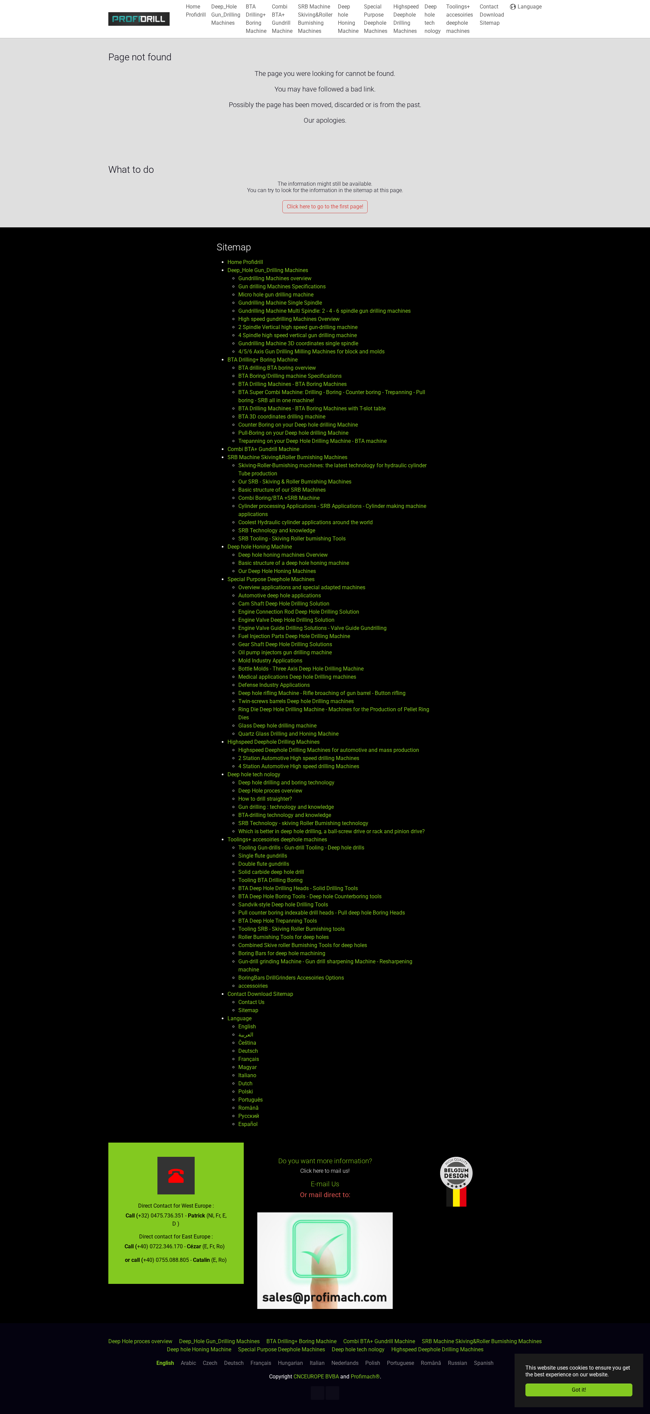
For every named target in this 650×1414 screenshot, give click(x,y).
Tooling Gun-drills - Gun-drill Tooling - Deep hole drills (301, 847)
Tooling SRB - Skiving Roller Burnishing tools (291, 929)
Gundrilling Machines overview (274, 278)
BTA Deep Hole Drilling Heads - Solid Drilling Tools (298, 888)
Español (248, 1124)
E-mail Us (325, 1184)
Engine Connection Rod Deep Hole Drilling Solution (298, 612)
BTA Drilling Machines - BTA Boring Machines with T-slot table (312, 408)
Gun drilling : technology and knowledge (286, 807)
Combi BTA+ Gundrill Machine (263, 449)
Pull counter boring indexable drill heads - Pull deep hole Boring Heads (321, 912)
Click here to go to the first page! (325, 206)
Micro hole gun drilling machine (275, 294)
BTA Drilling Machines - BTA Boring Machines (292, 384)
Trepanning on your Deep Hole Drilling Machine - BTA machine (312, 441)
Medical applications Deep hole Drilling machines (297, 677)
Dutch (245, 1083)
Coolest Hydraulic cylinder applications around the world (305, 522)
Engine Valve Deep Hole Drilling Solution (286, 620)
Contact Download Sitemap (260, 994)
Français (248, 1059)
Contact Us (251, 1002)
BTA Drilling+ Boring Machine (263, 359)
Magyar (247, 1067)
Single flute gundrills (262, 856)
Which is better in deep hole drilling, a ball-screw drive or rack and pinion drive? (331, 831)
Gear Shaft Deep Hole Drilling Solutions (285, 644)
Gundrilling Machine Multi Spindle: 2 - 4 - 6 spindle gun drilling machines (324, 311)
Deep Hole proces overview (270, 790)
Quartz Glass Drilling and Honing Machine (288, 734)
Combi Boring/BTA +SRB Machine (279, 498)
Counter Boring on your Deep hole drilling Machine (298, 425)
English (247, 1026)
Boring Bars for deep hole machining (281, 953)
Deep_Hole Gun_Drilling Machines (268, 270)
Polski (245, 1091)
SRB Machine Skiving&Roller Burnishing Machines (287, 457)
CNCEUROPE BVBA (316, 1376)
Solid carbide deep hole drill (271, 872)
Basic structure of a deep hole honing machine (293, 563)
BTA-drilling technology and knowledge (284, 815)
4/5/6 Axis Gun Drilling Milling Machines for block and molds (311, 351)
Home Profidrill (245, 262)
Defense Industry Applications (274, 685)
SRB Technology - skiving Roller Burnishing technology (303, 823)
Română (248, 1108)
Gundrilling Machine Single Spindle (280, 303)
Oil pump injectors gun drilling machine (285, 652)
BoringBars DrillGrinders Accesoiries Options (291, 978)
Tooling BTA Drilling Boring (270, 880)
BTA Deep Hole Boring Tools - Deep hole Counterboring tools (310, 896)
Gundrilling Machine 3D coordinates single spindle (298, 343)
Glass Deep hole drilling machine (277, 725)
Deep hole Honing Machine (260, 547)
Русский (248, 1116)
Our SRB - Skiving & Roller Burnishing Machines (294, 481)
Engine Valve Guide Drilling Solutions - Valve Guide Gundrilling (312, 628)
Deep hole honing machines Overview (283, 555)
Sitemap (248, 1010)
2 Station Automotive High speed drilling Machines (298, 758)
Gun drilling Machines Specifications (282, 286)
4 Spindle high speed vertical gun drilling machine (297, 335)
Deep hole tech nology (254, 774)
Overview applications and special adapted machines (301, 587)
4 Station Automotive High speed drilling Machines (298, 766)
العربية (245, 1034)
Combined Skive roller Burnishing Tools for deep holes (302, 945)
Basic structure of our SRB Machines (282, 490)
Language (240, 1018)
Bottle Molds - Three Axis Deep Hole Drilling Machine (301, 668)
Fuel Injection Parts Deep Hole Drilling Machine (294, 636)
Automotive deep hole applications (279, 595)
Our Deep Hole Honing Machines (277, 571)
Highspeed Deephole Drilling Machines (274, 742)
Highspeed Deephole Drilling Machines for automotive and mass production (328, 750)
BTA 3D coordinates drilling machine (281, 416)
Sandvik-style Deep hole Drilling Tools (283, 904)
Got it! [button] (579, 1390)
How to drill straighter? (265, 799)
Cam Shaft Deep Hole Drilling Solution (283, 603)
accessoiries (253, 986)
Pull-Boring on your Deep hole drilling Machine (293, 433)
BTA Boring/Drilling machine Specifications (290, 376)
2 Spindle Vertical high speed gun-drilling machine (298, 327)
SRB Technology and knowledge (276, 530)
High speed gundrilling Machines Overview (289, 319)
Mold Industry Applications (270, 660)
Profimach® (365, 1376)
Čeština (247, 1043)
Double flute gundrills (263, 864)
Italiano (247, 1075)
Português (250, 1100)
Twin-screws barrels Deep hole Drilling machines (296, 701)
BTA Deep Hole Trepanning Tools (277, 921)
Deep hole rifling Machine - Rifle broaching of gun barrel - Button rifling (322, 693)
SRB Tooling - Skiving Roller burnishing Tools (292, 538)
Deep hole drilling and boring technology (286, 782)
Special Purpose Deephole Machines (271, 579)
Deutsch (248, 1051)
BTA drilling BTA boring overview (277, 368)
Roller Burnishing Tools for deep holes (283, 937)
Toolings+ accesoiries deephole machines (277, 839)
